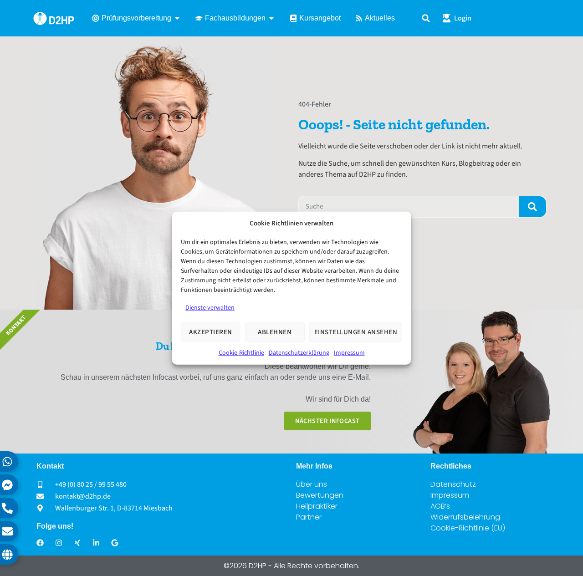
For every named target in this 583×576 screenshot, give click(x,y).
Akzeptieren (210, 331)
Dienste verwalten (210, 307)
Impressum (349, 352)
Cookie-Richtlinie (241, 352)
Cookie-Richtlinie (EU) (467, 528)
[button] (426, 18)
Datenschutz (453, 484)
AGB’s (440, 506)
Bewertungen (319, 495)
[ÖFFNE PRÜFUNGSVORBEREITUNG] (177, 18)
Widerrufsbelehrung (465, 517)
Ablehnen (275, 331)
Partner (309, 517)
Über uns (311, 484)
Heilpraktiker (317, 506)
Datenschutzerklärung (299, 352)
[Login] (446, 18)
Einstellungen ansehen (356, 331)
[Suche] (532, 206)
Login (462, 18)
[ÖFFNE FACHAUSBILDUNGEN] (271, 18)
